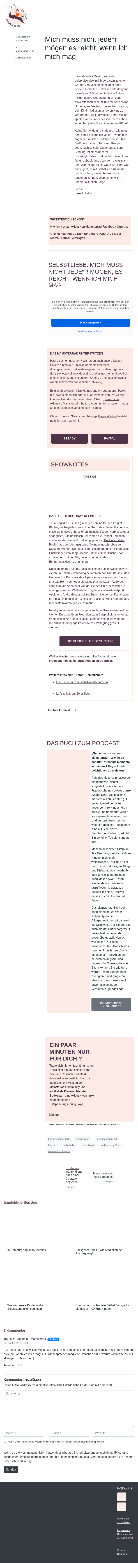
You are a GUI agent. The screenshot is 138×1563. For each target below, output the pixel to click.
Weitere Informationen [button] (90, 331)
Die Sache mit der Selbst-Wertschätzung (82, 682)
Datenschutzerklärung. (18, 1461)
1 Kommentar (23, 57)
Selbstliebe (69, 1145)
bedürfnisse (82, 1138)
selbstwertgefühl (110, 1145)
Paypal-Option (107, 416)
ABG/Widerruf (125, 1537)
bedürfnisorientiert (58, 1138)
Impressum (123, 1530)
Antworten (9, 1365)
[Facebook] (121, 1506)
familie (52, 1145)
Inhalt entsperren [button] (90, 322)
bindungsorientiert (106, 1138)
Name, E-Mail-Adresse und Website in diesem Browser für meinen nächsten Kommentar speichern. (56, 1442)
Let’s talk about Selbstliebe (73, 693)
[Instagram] (121, 1496)
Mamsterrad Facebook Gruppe (106, 226)
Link (20, 1365)
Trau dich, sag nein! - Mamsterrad (25, 1338)
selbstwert (88, 1145)
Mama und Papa (24, 50)
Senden (11, 1469)
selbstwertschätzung (59, 1151)
